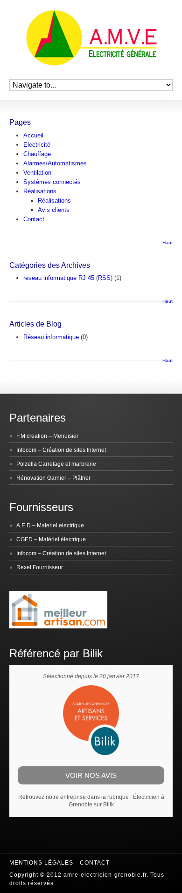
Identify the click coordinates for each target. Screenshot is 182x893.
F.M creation (31, 436)
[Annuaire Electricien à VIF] (58, 626)
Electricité (36, 144)
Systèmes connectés (52, 181)
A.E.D (23, 525)
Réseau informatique (51, 337)
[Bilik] (91, 753)
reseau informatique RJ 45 (58, 277)
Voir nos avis (91, 775)
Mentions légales (41, 862)
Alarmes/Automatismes (55, 163)
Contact (33, 219)
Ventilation (37, 172)
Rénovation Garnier (41, 478)
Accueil (33, 135)
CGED (24, 539)
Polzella (26, 464)
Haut (167, 242)
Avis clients (54, 209)
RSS (104, 277)
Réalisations (39, 191)
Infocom (26, 450)
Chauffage (37, 153)
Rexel (23, 567)
